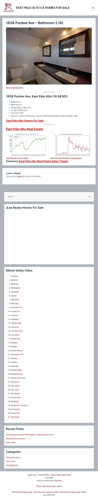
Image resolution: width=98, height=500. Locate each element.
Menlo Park (15, 339)
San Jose (15, 390)
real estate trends (13, 457)
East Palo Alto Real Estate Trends (73, 492)
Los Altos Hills (17, 331)
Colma (13, 296)
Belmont (14, 280)
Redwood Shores (18, 378)
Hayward (14, 319)
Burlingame (15, 288)
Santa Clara (15, 397)
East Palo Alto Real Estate (24, 129)
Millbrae (14, 343)
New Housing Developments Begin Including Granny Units (29, 435)
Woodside (15, 417)
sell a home (10, 461)
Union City (15, 413)
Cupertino (15, 300)
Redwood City (17, 374)
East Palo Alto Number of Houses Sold (66, 158)
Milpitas (14, 346)
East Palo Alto (16, 307)
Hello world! (10, 442)
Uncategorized (12, 465)
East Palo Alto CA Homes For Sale (42, 7)
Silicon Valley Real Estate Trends (49, 486)
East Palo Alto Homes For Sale (25, 120)
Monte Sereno (17, 350)
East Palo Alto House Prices (17, 158)
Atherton (14, 276)
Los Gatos (15, 335)
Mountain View (17, 354)
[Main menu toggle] (93, 7)
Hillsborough (16, 323)
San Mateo (15, 393)
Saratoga (14, 401)
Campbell (15, 292)
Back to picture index (14, 88)
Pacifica (14, 362)
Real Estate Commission (16, 439)
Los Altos (15, 327)
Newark (14, 358)
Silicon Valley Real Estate (61, 475)
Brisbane (14, 284)
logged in (20, 176)
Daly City (14, 303)
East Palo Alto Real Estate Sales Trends (43, 161)
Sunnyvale (15, 409)
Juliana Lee (31, 475)
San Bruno (15, 382)
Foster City (15, 311)
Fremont (14, 315)
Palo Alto (14, 366)
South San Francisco (19, 405)
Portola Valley (16, 370)
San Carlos (15, 386)
